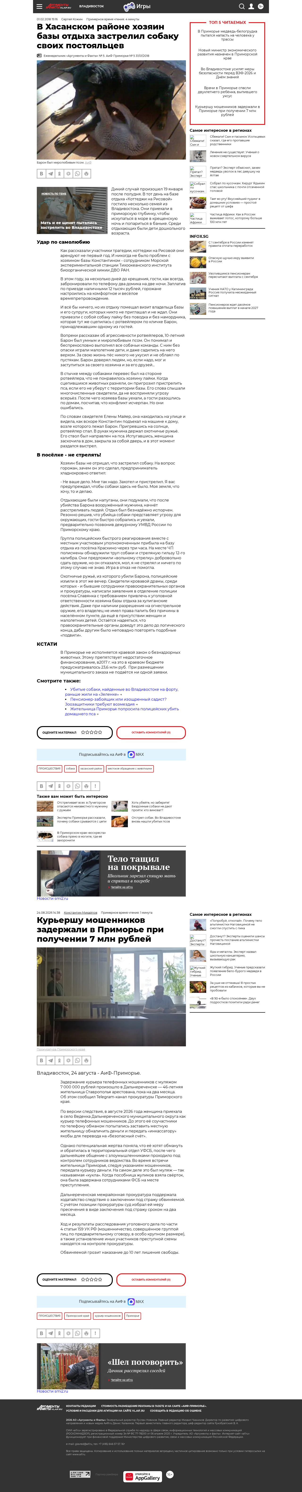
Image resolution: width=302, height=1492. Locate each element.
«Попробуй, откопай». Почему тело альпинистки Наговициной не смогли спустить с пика (236, 924)
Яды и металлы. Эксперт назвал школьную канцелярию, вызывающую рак (233, 955)
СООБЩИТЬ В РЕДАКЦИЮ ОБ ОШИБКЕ (175, 1410)
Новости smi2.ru (52, 898)
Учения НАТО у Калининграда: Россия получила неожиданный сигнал (232, 292)
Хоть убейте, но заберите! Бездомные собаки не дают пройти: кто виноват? (152, 806)
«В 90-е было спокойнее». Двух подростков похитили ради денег (235, 1000)
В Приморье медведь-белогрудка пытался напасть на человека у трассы (227, 35)
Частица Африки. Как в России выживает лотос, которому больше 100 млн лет (236, 218)
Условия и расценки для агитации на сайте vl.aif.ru (105, 1410)
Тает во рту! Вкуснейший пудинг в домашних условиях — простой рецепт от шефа (235, 202)
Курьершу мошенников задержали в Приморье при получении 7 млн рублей (227, 111)
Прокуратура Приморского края (61, 1049)
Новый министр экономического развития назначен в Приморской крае (227, 54)
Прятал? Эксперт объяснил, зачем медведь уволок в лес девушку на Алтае (235, 171)
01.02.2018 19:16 (47, 19)
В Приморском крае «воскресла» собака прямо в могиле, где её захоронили (81, 836)
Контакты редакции (81, 1406)
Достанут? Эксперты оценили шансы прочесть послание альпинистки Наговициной (237, 939)
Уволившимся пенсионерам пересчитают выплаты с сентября (233, 275)
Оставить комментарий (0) (151, 732)
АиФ (88, 162)
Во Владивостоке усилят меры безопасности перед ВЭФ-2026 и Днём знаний (227, 73)
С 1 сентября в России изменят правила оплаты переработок (231, 244)
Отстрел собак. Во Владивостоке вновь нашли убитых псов (156, 819)
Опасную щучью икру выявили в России (231, 259)
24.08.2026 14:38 (48, 912)
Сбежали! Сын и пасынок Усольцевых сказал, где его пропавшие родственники (237, 140)
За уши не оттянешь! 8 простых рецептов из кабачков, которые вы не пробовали (237, 986)
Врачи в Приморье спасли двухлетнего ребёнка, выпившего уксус (227, 92)
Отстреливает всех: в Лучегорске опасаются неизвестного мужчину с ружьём (82, 806)
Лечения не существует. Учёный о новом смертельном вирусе (234, 154)
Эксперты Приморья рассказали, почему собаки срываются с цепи (81, 819)
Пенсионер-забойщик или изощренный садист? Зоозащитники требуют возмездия (116, 702)
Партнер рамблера (107, 1474)
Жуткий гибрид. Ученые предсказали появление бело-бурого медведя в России (237, 971)
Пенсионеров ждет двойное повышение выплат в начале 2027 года (233, 308)
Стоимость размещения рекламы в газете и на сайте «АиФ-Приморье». (154, 1406)
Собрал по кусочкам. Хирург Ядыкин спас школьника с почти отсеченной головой (237, 187)
